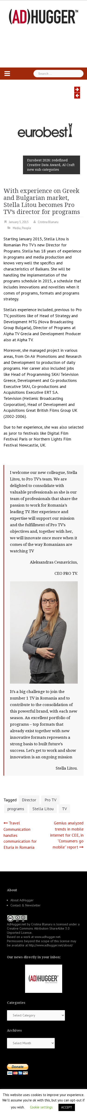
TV (64, 808)
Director (29, 800)
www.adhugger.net (47, 937)
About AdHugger (22, 900)
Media (17, 228)
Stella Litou (43, 808)
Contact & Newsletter (25, 905)
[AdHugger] (43, 16)
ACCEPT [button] (66, 1107)
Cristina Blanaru (48, 222)
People (26, 228)
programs (15, 808)
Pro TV (50, 800)
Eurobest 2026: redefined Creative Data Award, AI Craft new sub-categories (50, 164)
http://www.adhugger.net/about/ (51, 945)
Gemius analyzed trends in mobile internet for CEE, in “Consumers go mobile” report (67, 835)
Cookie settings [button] (41, 1107)
